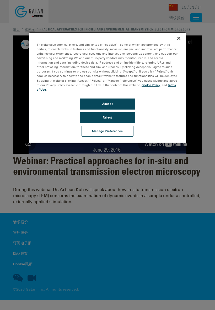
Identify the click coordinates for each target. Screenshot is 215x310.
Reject (107, 117)
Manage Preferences (107, 131)
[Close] (179, 38)
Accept (107, 104)
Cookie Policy (151, 85)
